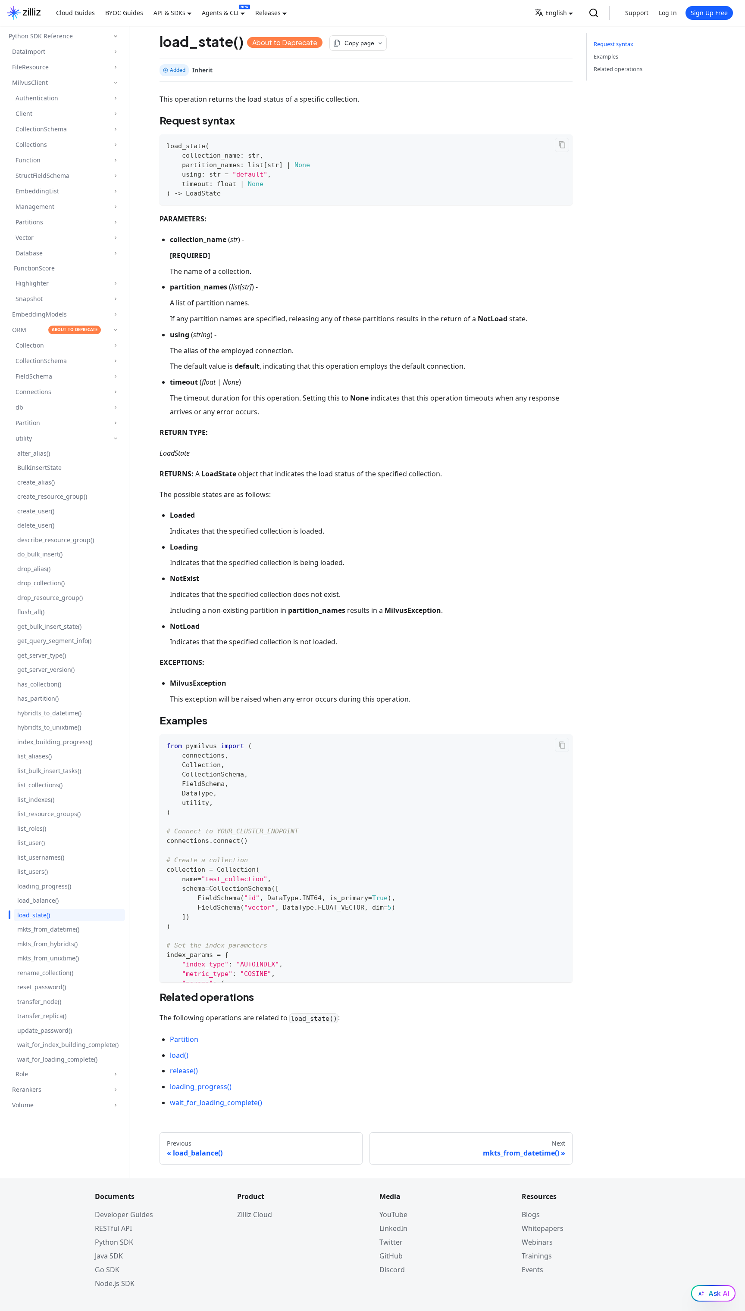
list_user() (31, 843)
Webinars (537, 1242)
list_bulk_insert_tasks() (49, 771)
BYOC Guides (124, 13)
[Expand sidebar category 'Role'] (115, 1074)
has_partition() (38, 698)
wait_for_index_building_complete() (68, 1045)
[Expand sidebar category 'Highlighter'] (115, 283)
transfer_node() (39, 1001)
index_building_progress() (54, 742)
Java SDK (109, 1256)
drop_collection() (41, 583)
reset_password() (41, 987)
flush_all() (30, 612)
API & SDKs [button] (169, 13)
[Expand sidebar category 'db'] (115, 407)
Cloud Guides (75, 13)
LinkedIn (393, 1228)
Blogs (531, 1214)
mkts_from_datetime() (48, 929)
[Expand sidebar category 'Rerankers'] (115, 1089)
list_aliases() (34, 756)
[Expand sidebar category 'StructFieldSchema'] (115, 175)
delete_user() (35, 525)
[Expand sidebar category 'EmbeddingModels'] (115, 314)
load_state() (33, 915)
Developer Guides (124, 1214)
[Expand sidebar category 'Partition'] (115, 423)
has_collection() (39, 684)
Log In (668, 13)
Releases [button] (268, 13)
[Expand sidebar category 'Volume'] (115, 1105)
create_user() (35, 511)
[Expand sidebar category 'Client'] (115, 113)
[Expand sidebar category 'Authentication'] (115, 98)
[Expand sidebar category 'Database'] (115, 253)
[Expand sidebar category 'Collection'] (115, 345)
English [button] (556, 13)
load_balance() (38, 900)
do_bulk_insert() (40, 554)
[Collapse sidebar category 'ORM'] (115, 330)
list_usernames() (40, 857)
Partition (184, 1039)
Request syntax (613, 44)
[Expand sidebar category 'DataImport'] (115, 51)
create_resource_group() (52, 496)
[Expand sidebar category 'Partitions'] (115, 222)
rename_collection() (45, 973)
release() (184, 1070)
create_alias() (36, 482)
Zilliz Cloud (254, 1214)
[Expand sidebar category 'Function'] (115, 160)
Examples (606, 56)
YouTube (393, 1214)
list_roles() (31, 828)
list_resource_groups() (49, 814)
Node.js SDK (115, 1283)
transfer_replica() (41, 1016)
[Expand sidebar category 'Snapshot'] (115, 298)
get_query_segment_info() (54, 641)
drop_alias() (33, 569)
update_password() (44, 1030)
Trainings (537, 1256)
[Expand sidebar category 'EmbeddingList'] (115, 191)
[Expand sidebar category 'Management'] (115, 206)
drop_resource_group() (50, 597)
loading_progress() (44, 886)
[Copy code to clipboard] (562, 145)
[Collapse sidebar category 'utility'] (115, 438)
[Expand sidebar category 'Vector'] (115, 237)
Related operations (618, 69)
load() (179, 1055)
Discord (392, 1269)
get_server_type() (41, 655)
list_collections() (40, 785)
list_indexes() (35, 799)
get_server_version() (46, 669)
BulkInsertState (39, 467)
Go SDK (107, 1269)
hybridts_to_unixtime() (49, 727)
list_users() (32, 871)
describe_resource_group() (55, 540)
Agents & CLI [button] (220, 13)
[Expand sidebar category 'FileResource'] (115, 67)
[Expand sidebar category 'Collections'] (115, 144)
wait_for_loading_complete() (57, 1059)
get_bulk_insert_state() (49, 626)
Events (532, 1269)
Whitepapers (542, 1228)
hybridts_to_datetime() (49, 713)
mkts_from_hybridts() (47, 944)
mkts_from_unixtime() (48, 958)
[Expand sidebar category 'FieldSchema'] (115, 376)
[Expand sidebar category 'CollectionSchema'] (115, 129)
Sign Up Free (709, 13)
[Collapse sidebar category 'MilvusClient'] (115, 82)
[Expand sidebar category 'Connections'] (115, 392)
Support (636, 13)
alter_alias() (33, 453)
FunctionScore (34, 268)
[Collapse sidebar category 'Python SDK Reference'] (115, 36)
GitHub (391, 1256)
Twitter (391, 1242)
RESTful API (113, 1228)
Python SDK (114, 1242)
